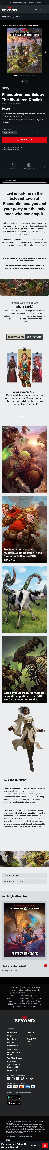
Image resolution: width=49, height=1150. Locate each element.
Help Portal (11, 1042)
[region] (24, 50)
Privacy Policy (11, 1136)
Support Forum (12, 1046)
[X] (27, 1078)
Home (4, 25)
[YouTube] (31, 1078)
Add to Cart (27, 140)
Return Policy (11, 1039)
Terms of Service (28, 1001)
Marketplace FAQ (13, 1032)
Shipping (10, 1036)
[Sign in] (41, 9)
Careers (29, 1036)
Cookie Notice (12, 1070)
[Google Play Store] (14, 1098)
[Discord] (8, 1078)
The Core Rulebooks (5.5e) (15, 788)
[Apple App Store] (14, 1103)
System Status (12, 1049)
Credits (29, 1045)
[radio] (9, 132)
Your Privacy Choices (14, 1058)
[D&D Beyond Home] (9, 9)
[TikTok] (36, 1078)
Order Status (11, 1061)
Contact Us (30, 1032)
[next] (45, 52)
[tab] (16, 336)
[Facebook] (17, 1078)
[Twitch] (22, 1078)
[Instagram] (13, 1078)
